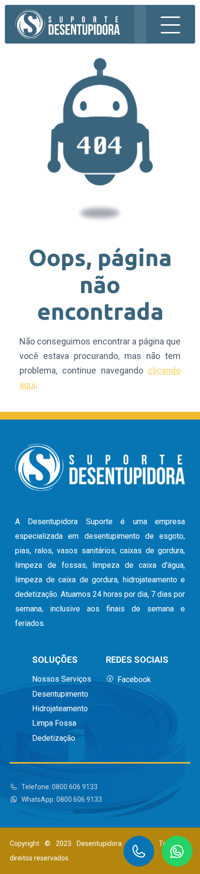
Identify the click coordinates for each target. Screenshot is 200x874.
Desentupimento (60, 694)
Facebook (134, 679)
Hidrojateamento (60, 708)
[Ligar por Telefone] (139, 851)
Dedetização (53, 738)
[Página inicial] (67, 24)
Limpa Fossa (54, 723)
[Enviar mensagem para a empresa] (177, 851)
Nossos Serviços (61, 679)
